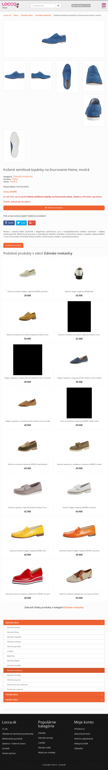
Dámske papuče (13, 680)
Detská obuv (12, 699)
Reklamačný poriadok (12, 738)
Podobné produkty (13, 245)
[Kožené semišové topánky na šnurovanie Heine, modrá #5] (94, 110)
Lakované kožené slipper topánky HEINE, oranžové (79, 551)
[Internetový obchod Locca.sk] (10, 4)
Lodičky (10, 651)
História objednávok (83, 738)
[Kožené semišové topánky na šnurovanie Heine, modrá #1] (14, 75)
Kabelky (41, 733)
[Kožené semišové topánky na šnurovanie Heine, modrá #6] (14, 146)
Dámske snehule (14, 641)
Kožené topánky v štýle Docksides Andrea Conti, (27, 507)
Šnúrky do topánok (15, 689)
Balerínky (11, 656)
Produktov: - (82, 5)
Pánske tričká (44, 747)
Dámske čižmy (13, 632)
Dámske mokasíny (43, 15)
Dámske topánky (14, 637)
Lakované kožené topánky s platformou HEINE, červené (27, 594)
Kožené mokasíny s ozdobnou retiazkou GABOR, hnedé (79, 464)
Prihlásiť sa (79, 728)
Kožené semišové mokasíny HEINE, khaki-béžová (27, 464)
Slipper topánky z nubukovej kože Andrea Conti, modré (79, 378)
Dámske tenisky (13, 627)
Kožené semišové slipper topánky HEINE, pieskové (28, 291)
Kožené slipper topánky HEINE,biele (79, 291)
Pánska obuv (12, 694)
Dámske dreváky (14, 675)
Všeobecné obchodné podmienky (17, 733)
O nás (5, 728)
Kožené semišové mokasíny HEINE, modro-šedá (79, 421)
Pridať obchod (8, 753)
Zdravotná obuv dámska (17, 684)
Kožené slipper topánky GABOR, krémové (79, 507)
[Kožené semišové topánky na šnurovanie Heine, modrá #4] (94, 76)
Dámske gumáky (14, 646)
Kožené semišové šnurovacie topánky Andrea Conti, (28, 334)
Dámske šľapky (13, 660)
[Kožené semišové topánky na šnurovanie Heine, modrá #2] (41, 75)
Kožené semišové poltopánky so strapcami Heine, (79, 594)
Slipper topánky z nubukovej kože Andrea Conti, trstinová (27, 378)
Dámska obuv (27, 15)
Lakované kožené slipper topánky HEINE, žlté (28, 551)
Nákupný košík (81, 743)
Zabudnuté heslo (82, 733)
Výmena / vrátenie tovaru (14, 743)
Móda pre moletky (46, 752)
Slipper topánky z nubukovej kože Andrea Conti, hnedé (28, 421)
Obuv (16, 15)
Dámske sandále (14, 665)
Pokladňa (78, 748)
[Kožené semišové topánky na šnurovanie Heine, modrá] (54, 39)
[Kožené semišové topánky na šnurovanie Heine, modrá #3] (67, 76)
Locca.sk (7, 15)
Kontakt (5, 748)
